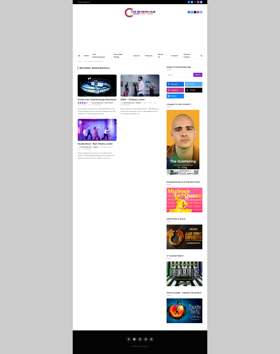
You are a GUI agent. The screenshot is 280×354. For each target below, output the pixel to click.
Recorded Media (118, 55)
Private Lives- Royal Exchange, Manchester (97, 99)
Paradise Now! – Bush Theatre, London (95, 144)
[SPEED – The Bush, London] (140, 85)
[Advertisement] (140, 36)
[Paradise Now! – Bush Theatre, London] (97, 130)
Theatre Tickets (186, 55)
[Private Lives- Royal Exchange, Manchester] (97, 85)
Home (86, 56)
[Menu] (79, 55)
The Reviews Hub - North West (102, 103)
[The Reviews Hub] (140, 12)
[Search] (201, 55)
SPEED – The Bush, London (132, 99)
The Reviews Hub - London (131, 103)
